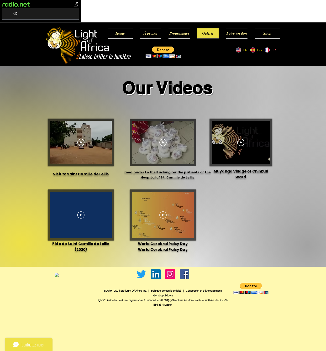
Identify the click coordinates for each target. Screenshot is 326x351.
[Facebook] (184, 274)
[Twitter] (141, 274)
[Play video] (80, 142)
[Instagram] (170, 274)
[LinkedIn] (156, 274)
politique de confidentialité (166, 290)
